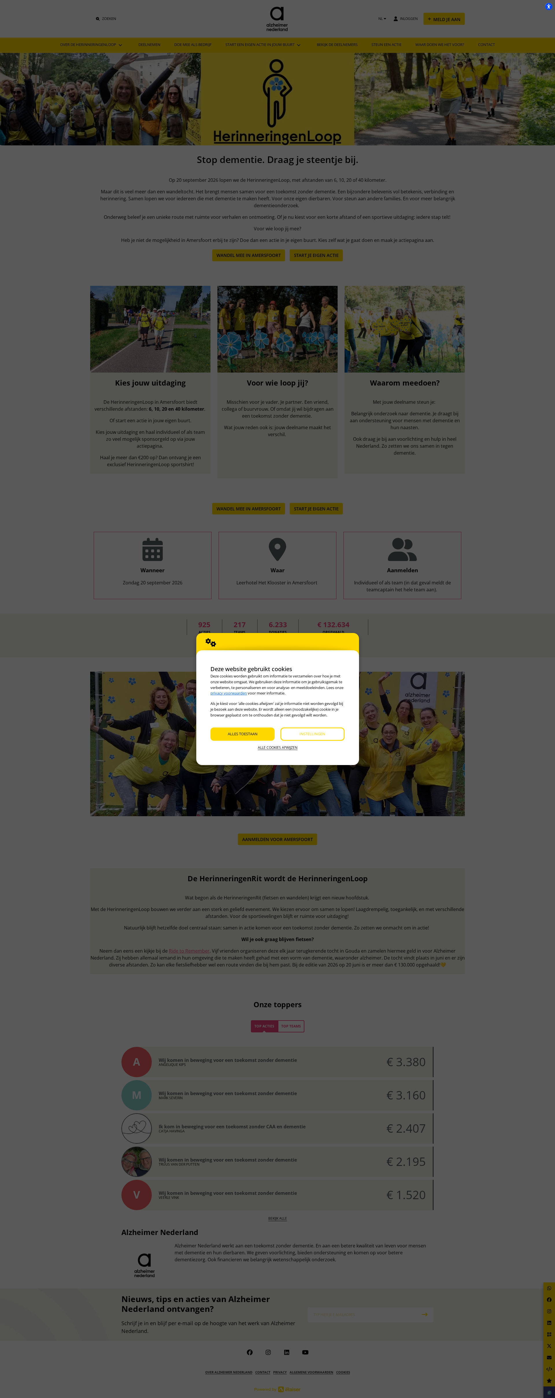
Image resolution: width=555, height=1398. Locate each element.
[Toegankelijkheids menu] (548, 6)
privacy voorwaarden (228, 693)
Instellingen (312, 733)
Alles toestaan (243, 733)
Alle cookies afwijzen (277, 747)
